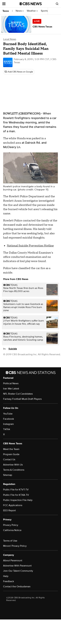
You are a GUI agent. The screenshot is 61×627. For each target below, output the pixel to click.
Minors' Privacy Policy (15, 546)
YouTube (8, 413)
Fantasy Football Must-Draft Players (22, 399)
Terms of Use (10, 540)
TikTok (6, 429)
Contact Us (9, 459)
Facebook (8, 419)
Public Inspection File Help (17, 500)
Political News (10, 383)
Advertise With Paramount (17, 565)
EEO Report (9, 510)
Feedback (8, 581)
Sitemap (7, 475)
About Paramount (12, 560)
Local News (9, 39)
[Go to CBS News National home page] (30, 3)
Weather (31, 10)
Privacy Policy (10, 525)
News (19, 10)
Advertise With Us (13, 464)
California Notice (12, 530)
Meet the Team (11, 449)
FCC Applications (12, 505)
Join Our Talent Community (18, 571)
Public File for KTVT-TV (16, 489)
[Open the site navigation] (11, 3)
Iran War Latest (11, 388)
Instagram (8, 424)
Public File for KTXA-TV (16, 495)
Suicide (12, 348)
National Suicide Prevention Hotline (30, 245)
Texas (6, 11)
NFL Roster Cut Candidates (18, 394)
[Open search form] (57, 3)
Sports (44, 10)
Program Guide (11, 454)
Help (5, 576)
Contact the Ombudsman (16, 586)
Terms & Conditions (13, 470)
